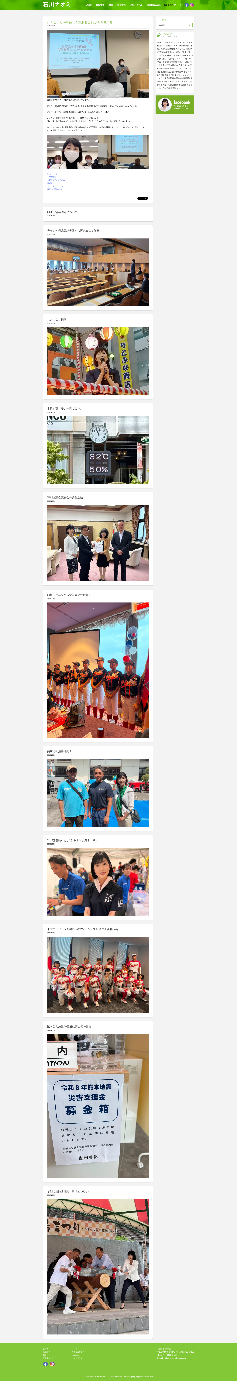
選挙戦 (172, 68)
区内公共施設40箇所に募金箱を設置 (69, 1026)
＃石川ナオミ (181, 81)
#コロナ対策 (166, 45)
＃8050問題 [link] (51, 177)
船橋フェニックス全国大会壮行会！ (69, 594)
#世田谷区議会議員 (181, 45)
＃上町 (164, 81)
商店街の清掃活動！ (59, 751)
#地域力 (188, 49)
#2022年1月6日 (176, 42)
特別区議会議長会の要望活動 (65, 497)
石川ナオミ (182, 75)
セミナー (189, 59)
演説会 (181, 62)
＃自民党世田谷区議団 (176, 85)
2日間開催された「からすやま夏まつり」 (72, 840)
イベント (180, 59)
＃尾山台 (171, 81)
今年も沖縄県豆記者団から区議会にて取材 (73, 230)
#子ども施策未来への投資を (169, 52)
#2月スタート (163, 42)
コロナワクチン (182, 68)
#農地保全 (177, 55)
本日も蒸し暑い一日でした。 (65, 408)
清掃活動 (173, 62)
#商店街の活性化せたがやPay (172, 49)
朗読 (167, 62)
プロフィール (136, 5)
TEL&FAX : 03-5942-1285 (167, 1355)
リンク (74, 1349)
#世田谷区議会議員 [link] (54, 189)
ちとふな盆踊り (56, 319)
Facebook (76, 1355)
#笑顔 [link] (49, 183)
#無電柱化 (167, 55)
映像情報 (121, 5)
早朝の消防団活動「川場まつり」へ (69, 1191)
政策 (111, 5)
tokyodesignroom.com (144, 1377)
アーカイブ (163, 20)
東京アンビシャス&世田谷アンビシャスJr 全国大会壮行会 (82, 929)
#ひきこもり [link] (52, 174)
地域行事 (161, 62)
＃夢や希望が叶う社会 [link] (56, 180)
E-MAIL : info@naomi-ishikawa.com (171, 1358)
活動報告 (100, 5)
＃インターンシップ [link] (55, 186)
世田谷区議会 (169, 72)
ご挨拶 (89, 5)
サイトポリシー (78, 1358)
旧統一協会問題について (62, 212)
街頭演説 (165, 68)
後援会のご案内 (154, 5)
